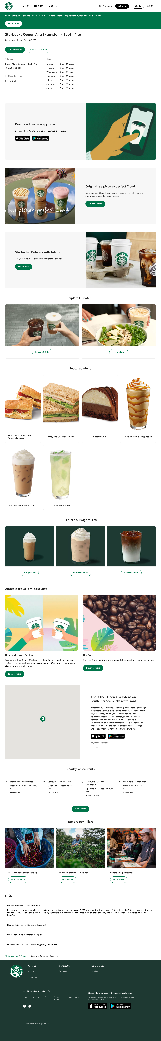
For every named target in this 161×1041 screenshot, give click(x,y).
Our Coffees (33, 977)
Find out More (18, 879)
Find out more (95, 204)
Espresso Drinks (80, 573)
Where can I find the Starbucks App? (24, 935)
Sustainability (96, 971)
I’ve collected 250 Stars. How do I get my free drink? (32, 945)
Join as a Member (38, 50)
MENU (26, 6)
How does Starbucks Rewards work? (24, 906)
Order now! (23, 267)
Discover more (93, 668)
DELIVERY (39, 6)
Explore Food (118, 352)
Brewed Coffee (131, 573)
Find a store (80, 809)
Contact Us (63, 971)
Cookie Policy (74, 997)
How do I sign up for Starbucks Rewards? (26, 925)
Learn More (13, 23)
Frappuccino (29, 573)
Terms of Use (43, 997)
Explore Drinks (42, 352)
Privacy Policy (28, 997)
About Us (31, 971)
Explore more (14, 674)
